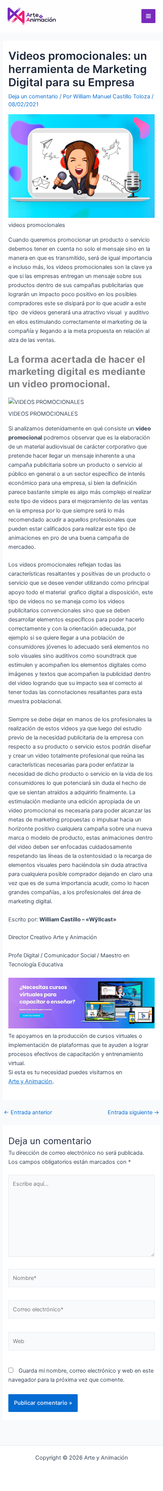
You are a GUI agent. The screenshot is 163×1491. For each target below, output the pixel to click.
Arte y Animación (30, 1081)
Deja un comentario (33, 96)
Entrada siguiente (133, 1112)
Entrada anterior (28, 1112)
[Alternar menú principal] (148, 16)
